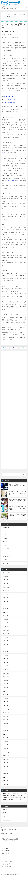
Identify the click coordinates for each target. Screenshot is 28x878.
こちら (6, 152)
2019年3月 (5, 784)
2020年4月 (5, 737)
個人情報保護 (5, 850)
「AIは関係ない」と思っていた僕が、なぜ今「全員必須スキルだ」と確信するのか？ (17, 493)
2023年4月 (5, 612)
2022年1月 (5, 666)
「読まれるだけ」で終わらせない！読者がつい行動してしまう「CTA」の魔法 (17, 515)
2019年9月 (5, 762)
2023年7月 (5, 601)
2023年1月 (5, 623)
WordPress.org (6, 820)
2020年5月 (5, 734)
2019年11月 (6, 755)
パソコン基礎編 (7, 549)
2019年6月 (5, 773)
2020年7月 (5, 727)
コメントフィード (7, 816)
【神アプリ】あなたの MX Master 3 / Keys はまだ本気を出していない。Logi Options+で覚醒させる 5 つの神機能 (17, 485)
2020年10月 (6, 716)
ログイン (5, 809)
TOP (13, 829)
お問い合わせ (5, 853)
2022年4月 (5, 655)
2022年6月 (5, 648)
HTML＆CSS (6, 527)
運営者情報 (5, 848)
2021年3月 (5, 698)
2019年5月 (5, 777)
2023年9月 (5, 597)
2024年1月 (5, 583)
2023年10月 (6, 594)
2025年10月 (6, 572)
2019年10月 (6, 759)
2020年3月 (5, 741)
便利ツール (5, 563)
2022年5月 (5, 651)
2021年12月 (6, 669)
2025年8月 (5, 579)
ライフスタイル (7, 556)
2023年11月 (6, 590)
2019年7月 (5, 770)
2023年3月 (5, 615)
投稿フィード (6, 812)
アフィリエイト (7, 531)
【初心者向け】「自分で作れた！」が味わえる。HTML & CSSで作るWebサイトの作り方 (17, 508)
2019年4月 (5, 780)
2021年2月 (5, 701)
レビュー (5, 559)
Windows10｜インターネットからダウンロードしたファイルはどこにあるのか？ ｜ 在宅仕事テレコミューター (14, 797)
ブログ (4, 552)
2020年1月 (5, 748)
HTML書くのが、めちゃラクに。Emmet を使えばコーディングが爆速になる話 (17, 500)
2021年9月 (5, 680)
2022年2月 (5, 662)
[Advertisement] (14, 410)
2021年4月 (5, 694)
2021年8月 (5, 684)
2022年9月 (5, 637)
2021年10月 (6, 676)
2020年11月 (6, 712)
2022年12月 (6, 626)
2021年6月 (5, 691)
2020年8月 (5, 723)
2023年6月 (5, 605)
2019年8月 (5, 766)
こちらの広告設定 (13, 180)
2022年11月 (6, 630)
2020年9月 (5, 719)
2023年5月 (5, 608)
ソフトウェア (6, 534)
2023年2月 (5, 619)
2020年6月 (5, 730)
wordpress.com (8, 96)
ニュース (5, 541)
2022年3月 (5, 658)
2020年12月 (6, 709)
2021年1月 (5, 705)
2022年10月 (6, 633)
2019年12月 (6, 752)
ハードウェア (6, 545)
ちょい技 (5, 538)
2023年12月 (6, 587)
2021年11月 (6, 673)
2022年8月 (5, 641)
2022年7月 (5, 644)
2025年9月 (5, 576)
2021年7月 (5, 687)
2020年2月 (5, 745)
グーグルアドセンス (9, 102)
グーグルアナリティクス (11, 99)
